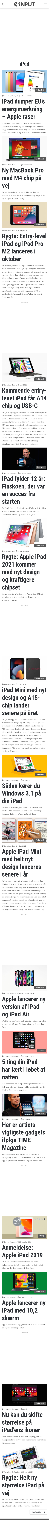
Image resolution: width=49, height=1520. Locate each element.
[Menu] (45, 5)
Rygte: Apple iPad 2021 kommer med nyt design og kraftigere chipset (24, 572)
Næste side (36, 1512)
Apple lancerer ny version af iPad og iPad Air (23, 1006)
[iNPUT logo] (24, 4)
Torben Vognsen (10, 473)
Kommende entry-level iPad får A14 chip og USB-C (24, 398)
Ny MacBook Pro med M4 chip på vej (23, 178)
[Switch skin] (3, 5)
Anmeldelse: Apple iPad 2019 (22, 1251)
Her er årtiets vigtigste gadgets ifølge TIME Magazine (23, 1136)
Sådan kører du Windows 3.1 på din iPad (21, 793)
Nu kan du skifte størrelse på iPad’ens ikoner (22, 1422)
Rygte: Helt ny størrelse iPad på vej (23, 1485)
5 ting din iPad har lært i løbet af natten (23, 1069)
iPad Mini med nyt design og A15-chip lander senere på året (24, 701)
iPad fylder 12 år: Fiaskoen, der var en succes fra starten (23, 490)
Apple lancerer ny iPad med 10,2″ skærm (23, 1310)
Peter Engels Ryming (12, 96)
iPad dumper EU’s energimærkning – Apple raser (23, 109)
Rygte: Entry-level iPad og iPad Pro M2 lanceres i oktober (24, 247)
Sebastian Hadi (9, 165)
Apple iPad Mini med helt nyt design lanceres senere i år (21, 863)
